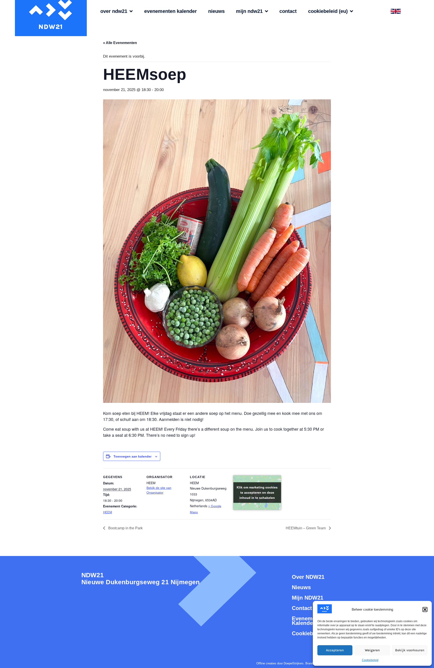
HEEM (107, 512)
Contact (288, 11)
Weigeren (372, 650)
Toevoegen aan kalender (132, 456)
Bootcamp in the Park (125, 528)
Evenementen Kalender (170, 11)
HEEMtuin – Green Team (306, 528)
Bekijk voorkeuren (409, 650)
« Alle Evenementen (120, 43)
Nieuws (216, 11)
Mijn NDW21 (249, 11)
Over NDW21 (113, 11)
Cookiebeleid (370, 660)
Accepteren (335, 650)
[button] (425, 609)
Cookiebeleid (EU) (328, 11)
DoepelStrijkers (294, 663)
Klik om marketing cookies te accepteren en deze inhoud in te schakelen (257, 492)
